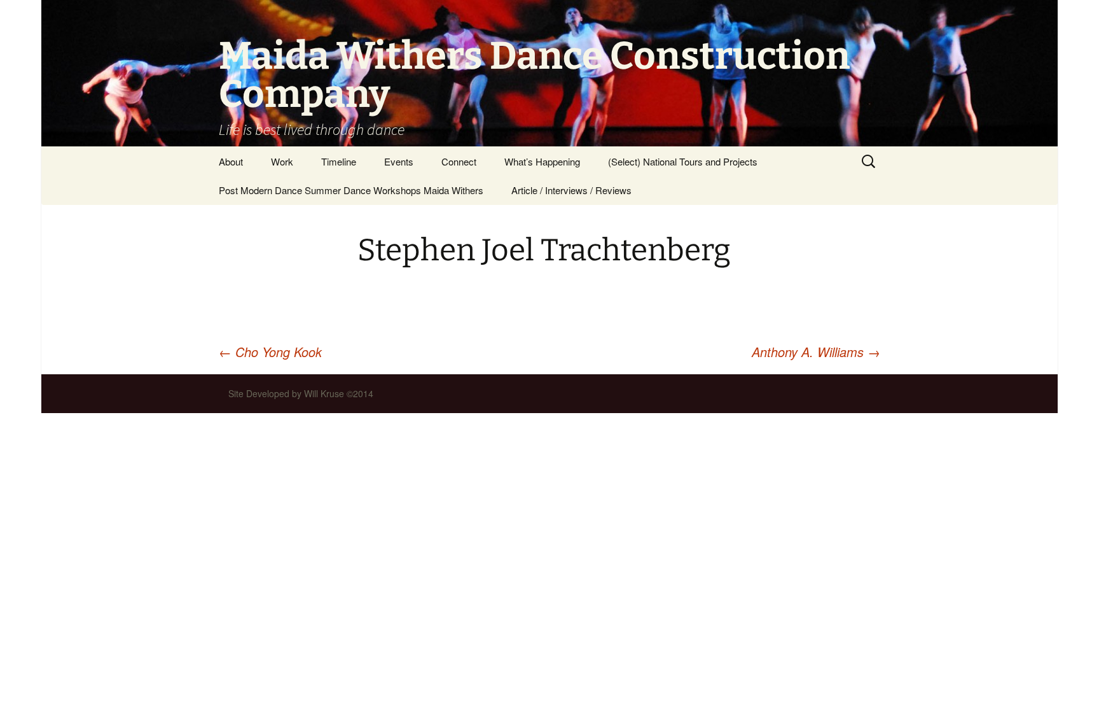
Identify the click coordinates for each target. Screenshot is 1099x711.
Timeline (338, 161)
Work (282, 161)
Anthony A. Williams (816, 351)
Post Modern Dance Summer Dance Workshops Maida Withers (351, 190)
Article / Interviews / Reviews (571, 190)
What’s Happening (542, 161)
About (231, 161)
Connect (458, 161)
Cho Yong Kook (270, 351)
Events (398, 161)
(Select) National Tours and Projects (682, 161)
